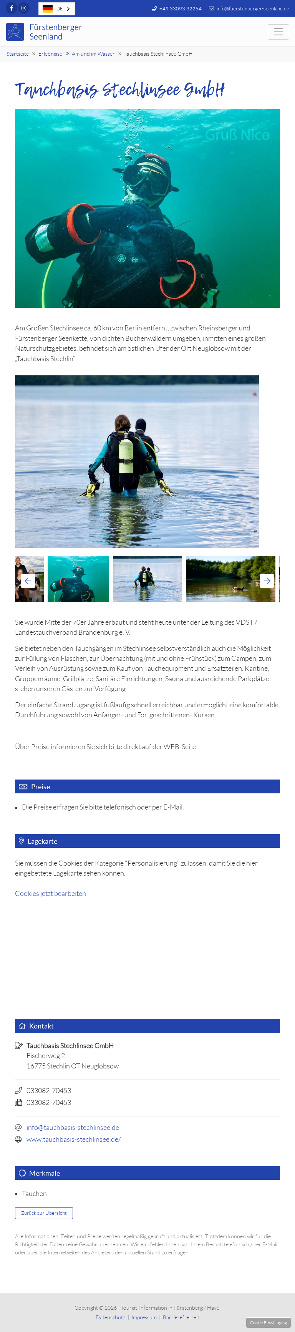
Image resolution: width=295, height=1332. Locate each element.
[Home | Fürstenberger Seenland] (45, 32)
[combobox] (56, 8)
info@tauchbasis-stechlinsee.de (73, 1127)
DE (59, 8)
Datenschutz (110, 1317)
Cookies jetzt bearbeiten (50, 893)
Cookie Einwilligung (268, 1322)
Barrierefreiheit (181, 1317)
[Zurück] (28, 581)
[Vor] (267, 581)
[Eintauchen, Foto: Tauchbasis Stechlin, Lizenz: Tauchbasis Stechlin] (147, 461)
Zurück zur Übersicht (44, 1213)
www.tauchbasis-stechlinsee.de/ (74, 1139)
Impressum (144, 1317)
